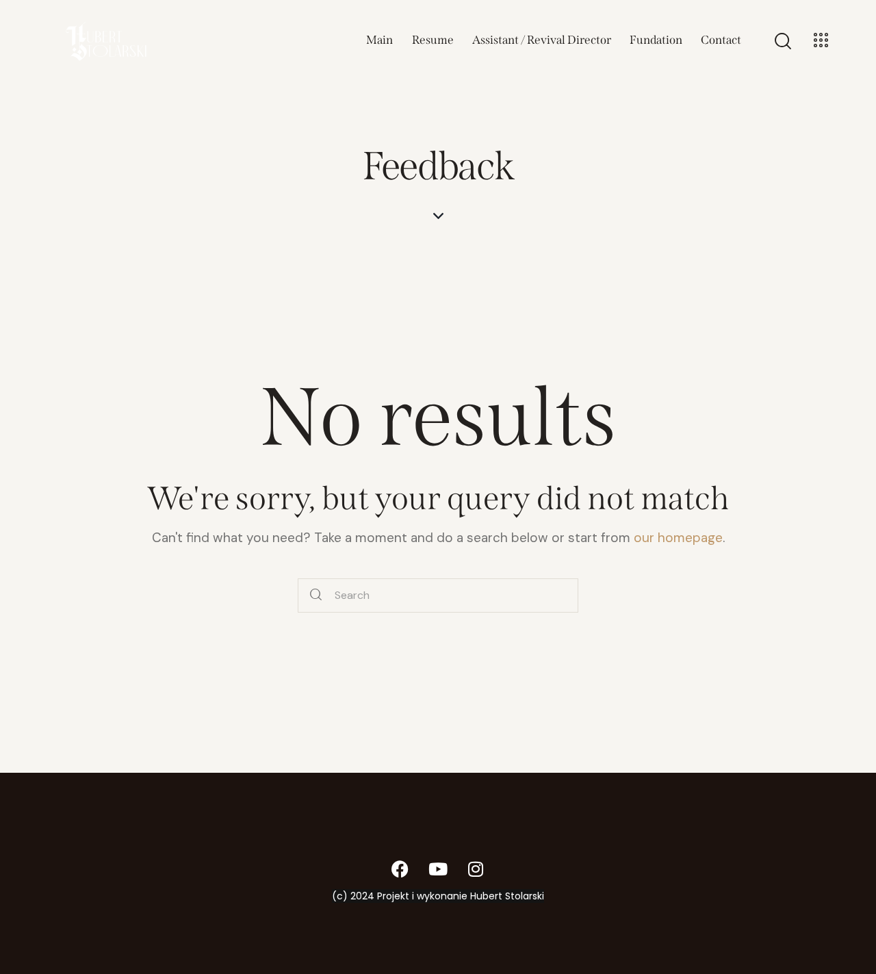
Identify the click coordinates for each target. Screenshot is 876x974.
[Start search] (316, 595)
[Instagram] (476, 868)
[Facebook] (400, 868)
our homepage (678, 537)
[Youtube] (438, 868)
